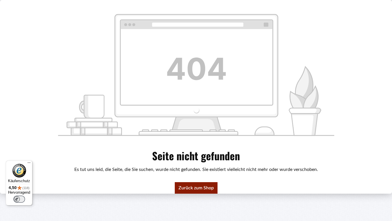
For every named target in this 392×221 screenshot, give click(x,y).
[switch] (19, 199)
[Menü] (29, 164)
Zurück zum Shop (196, 188)
